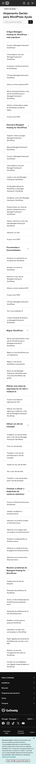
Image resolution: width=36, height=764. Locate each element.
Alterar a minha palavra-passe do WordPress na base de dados (17, 107)
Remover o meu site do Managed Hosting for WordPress (15, 279)
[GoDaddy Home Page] (10, 710)
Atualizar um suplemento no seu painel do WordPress (17, 259)
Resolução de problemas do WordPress (16, 592)
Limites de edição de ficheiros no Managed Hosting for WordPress (17, 320)
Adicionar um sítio (13, 232)
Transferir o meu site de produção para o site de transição (15, 455)
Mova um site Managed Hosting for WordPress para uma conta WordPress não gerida (16, 374)
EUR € (30, 719)
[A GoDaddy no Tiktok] (13, 724)
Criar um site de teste (14, 446)
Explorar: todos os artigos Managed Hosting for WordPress (16, 138)
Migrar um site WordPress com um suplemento (18, 354)
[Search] (30, 22)
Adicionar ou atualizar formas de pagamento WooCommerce (18, 549)
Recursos (5, 688)
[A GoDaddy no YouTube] (23, 724)
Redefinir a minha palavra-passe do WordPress (16, 622)
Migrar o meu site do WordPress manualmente (16, 363)
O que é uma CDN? (13, 117)
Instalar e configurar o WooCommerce (14, 512)
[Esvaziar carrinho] (32, 3)
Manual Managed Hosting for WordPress (17, 148)
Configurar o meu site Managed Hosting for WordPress (18, 199)
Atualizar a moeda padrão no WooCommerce (17, 540)
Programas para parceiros (11, 693)
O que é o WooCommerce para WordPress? (18, 503)
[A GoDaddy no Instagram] (8, 724)
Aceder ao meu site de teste (16, 464)
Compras (5, 703)
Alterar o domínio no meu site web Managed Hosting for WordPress (17, 223)
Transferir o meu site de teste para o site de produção (17, 479)
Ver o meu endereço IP (15, 311)
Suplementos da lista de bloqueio (15, 582)
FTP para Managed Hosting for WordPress (17, 76)
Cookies (32, 732)
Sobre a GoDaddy (8, 677)
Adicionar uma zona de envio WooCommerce (17, 558)
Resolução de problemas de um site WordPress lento (18, 612)
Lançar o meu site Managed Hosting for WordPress (16, 178)
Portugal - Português (9, 719)
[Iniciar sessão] (28, 3)
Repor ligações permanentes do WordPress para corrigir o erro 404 (18, 641)
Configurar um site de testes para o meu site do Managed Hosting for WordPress (17, 437)
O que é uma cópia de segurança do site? (14, 401)
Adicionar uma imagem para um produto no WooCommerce (18, 531)
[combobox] (16, 22)
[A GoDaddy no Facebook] (3, 724)
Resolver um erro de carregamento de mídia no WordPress (16, 653)
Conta (4, 698)
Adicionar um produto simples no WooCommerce (17, 522)
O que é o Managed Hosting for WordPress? (18, 46)
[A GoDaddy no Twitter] (18, 724)
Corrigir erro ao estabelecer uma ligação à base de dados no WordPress (18, 664)
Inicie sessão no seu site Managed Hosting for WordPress (15, 57)
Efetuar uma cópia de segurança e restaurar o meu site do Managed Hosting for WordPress (17, 412)
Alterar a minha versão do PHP (17, 84)
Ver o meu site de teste (15, 471)
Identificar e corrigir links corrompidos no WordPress (16, 631)
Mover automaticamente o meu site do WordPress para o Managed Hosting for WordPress (18, 94)
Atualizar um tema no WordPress (14, 268)
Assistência (5, 683)
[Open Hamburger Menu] (2, 3)
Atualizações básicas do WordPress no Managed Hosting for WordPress (15, 188)
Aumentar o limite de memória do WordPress (17, 67)
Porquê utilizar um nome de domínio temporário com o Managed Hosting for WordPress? (16, 210)
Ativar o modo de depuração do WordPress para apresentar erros (18, 602)
